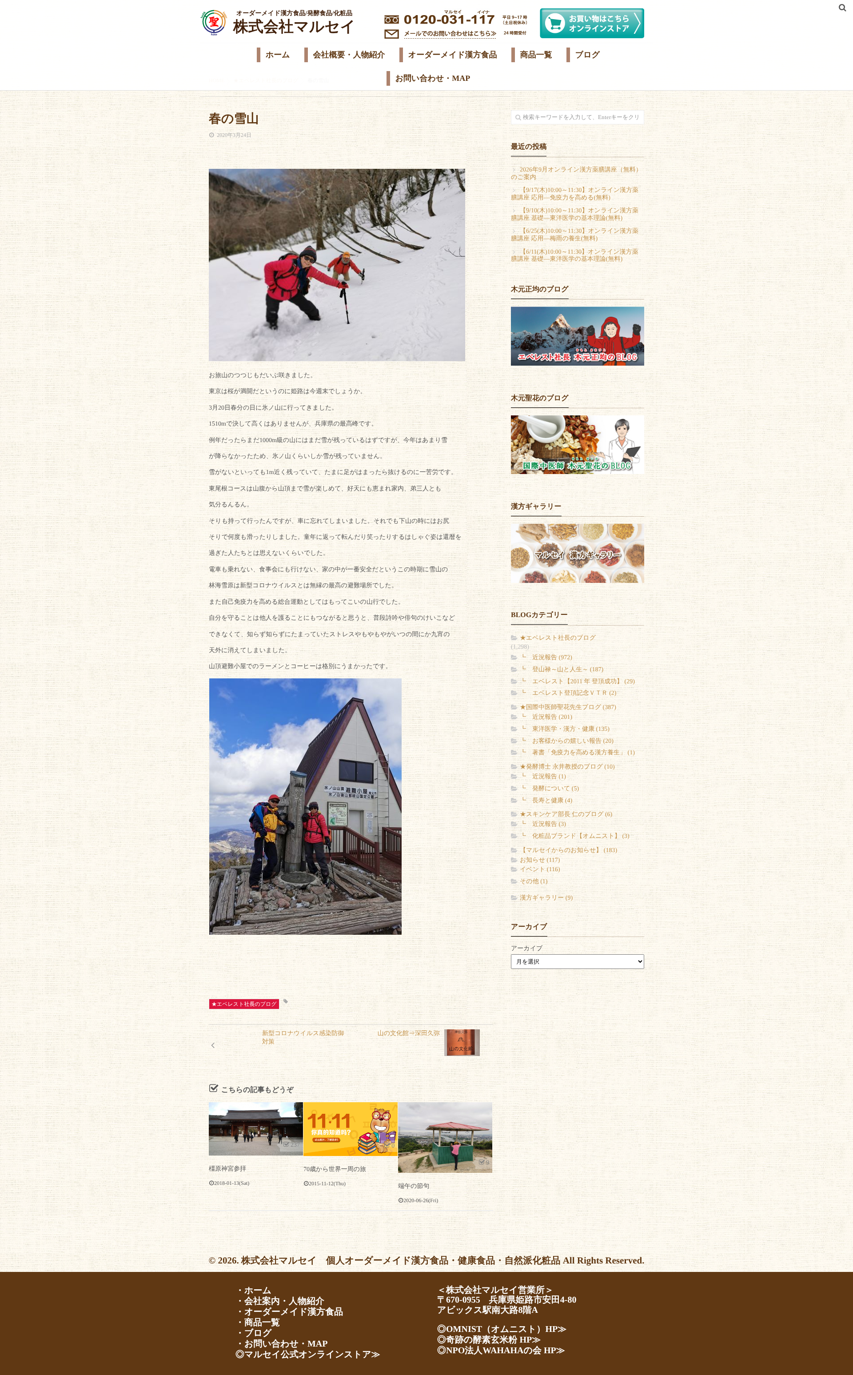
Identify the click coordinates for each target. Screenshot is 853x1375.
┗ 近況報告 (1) (543, 776)
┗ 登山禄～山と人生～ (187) (561, 669)
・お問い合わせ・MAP (281, 1344)
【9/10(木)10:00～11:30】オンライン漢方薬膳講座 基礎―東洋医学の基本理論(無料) (574, 214)
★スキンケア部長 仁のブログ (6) (566, 814)
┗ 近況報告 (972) (546, 657)
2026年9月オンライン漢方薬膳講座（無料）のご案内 (576, 174)
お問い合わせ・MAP (432, 78)
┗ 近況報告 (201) (546, 717)
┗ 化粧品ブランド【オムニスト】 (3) (575, 836)
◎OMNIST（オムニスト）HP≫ (501, 1329)
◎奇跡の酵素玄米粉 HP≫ (489, 1340)
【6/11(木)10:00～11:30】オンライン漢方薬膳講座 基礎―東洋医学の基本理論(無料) (574, 256)
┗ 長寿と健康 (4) (546, 800)
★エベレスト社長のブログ (244, 1004)
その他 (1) (533, 881)
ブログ (587, 54)
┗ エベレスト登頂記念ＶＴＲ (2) (568, 693)
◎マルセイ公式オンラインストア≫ (307, 1354)
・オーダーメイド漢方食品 (289, 1312)
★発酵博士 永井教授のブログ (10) (567, 767)
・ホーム (253, 1290)
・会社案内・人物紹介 (279, 1301)
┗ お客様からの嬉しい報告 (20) (567, 741)
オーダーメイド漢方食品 (452, 54)
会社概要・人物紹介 (349, 54)
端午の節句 (413, 1186)
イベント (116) (540, 869)
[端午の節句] (445, 1137)
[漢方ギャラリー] (577, 553)
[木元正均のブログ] (577, 336)
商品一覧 (536, 54)
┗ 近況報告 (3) (543, 824)
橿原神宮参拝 (227, 1169)
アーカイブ (526, 948)
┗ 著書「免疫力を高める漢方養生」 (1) (577, 752)
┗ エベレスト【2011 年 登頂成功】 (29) (577, 681)
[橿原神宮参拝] (256, 1129)
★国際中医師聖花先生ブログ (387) (568, 707)
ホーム (278, 54)
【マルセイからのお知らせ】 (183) (568, 850)
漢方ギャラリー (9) (546, 898)
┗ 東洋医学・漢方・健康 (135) (565, 729)
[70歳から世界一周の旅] (350, 1129)
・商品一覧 (257, 1322)
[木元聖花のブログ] (577, 444)
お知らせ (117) (540, 860)
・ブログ (253, 1333)
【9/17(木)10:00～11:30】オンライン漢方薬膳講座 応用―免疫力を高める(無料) (574, 194)
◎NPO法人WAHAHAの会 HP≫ (501, 1350)
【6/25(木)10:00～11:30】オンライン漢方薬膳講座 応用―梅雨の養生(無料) (574, 235)
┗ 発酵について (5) (549, 788)
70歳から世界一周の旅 (334, 1169)
